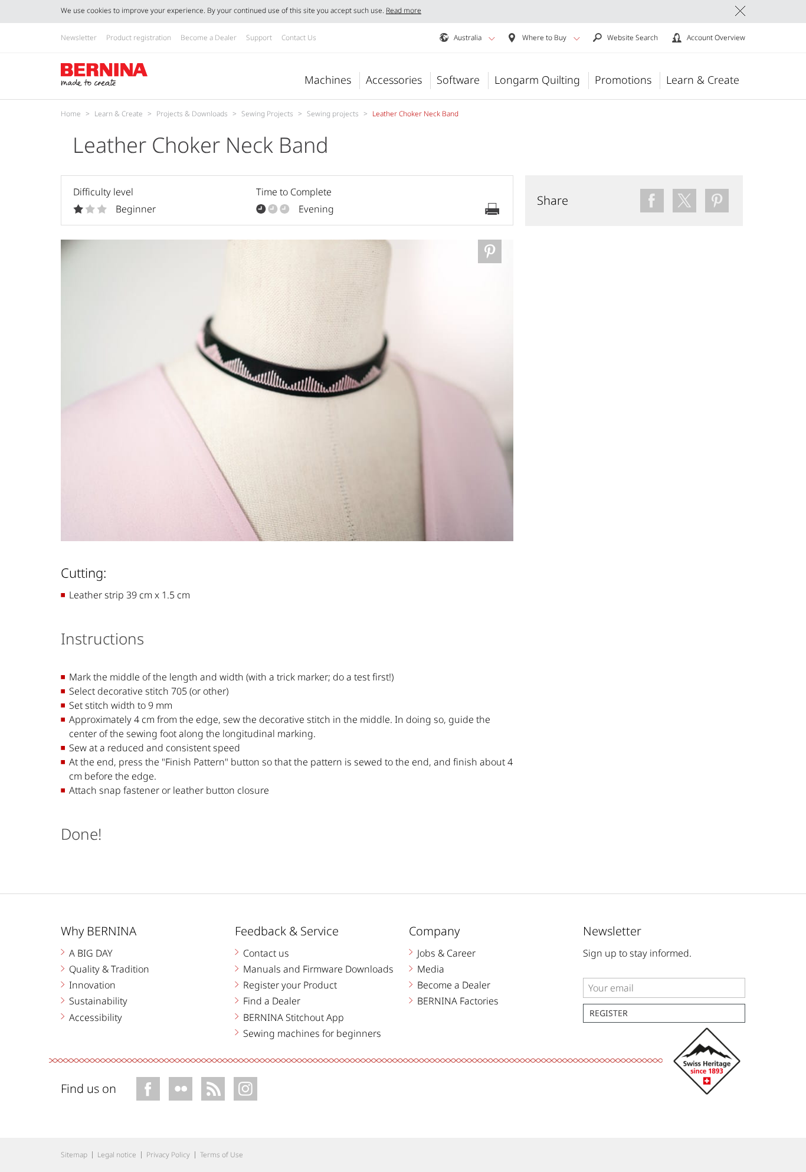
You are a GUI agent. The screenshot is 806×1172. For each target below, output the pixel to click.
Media (430, 969)
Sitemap (74, 1155)
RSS (213, 1089)
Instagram (245, 1089)
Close (740, 11)
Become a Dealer (209, 37)
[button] (492, 38)
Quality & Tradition (109, 969)
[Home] (104, 75)
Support (259, 37)
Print (492, 209)
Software (458, 80)
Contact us (266, 953)
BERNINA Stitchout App (293, 1017)
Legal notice (116, 1155)
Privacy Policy (168, 1155)
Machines (327, 80)
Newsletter (79, 37)
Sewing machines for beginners (312, 1033)
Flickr (180, 1089)
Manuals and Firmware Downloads (318, 969)
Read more (403, 10)
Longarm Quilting (537, 80)
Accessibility (95, 1017)
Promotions (623, 80)
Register (608, 1013)
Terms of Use (221, 1155)
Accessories (394, 80)
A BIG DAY (91, 953)
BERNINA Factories (458, 1000)
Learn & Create (702, 80)
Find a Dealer (271, 1000)
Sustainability (98, 1000)
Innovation (92, 984)
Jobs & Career (446, 953)
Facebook (148, 1089)
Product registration (138, 37)
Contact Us (298, 37)
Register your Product (290, 984)
